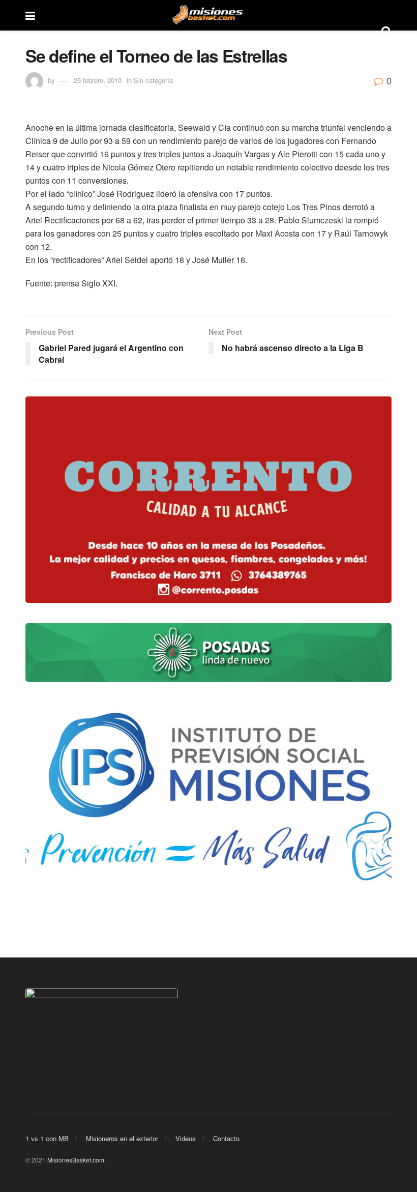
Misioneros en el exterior (122, 1138)
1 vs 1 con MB (47, 1138)
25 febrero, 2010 (98, 80)
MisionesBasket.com (75, 1159)
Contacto (226, 1138)
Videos (185, 1138)
